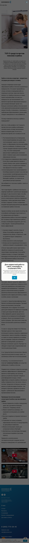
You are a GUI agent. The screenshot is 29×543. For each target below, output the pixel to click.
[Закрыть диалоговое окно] (26, 2)
